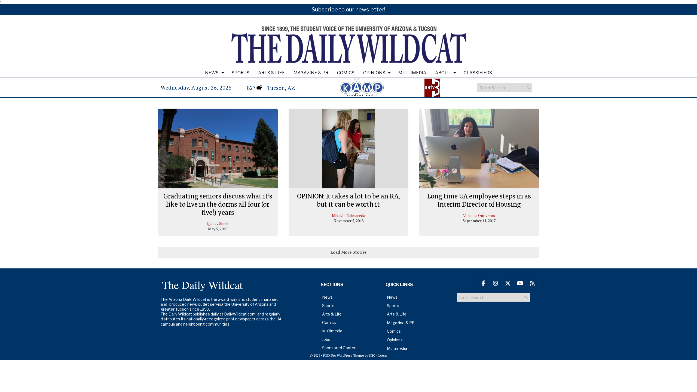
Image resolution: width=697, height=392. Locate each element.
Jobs (326, 339)
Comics (345, 72)
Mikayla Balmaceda (348, 215)
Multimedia (412, 72)
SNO (372, 355)
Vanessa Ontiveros (479, 215)
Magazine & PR (311, 72)
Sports (240, 72)
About (443, 72)
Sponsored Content (340, 347)
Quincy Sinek (217, 223)
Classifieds (478, 72)
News (212, 72)
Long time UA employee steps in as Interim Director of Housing (479, 200)
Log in (382, 355)
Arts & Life (271, 72)
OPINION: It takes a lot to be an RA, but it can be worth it (348, 200)
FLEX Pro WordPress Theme (343, 355)
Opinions (374, 72)
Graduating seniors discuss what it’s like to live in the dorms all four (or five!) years (217, 204)
